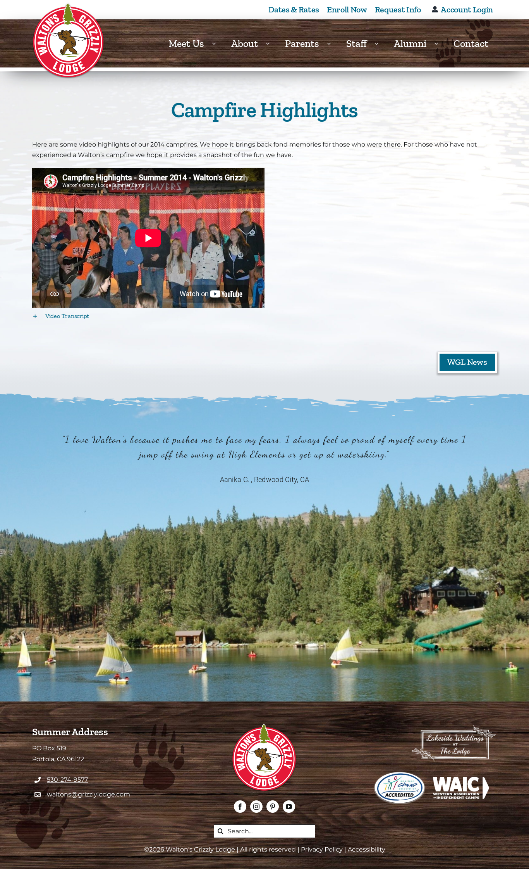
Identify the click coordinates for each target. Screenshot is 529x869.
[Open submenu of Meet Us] (217, 43)
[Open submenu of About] (271, 43)
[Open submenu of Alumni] (440, 43)
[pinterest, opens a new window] (272, 806)
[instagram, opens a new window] (256, 806)
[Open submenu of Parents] (332, 43)
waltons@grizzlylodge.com (88, 794)
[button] (264, 316)
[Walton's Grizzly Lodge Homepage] (68, 40)
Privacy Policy (322, 849)
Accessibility (366, 849)
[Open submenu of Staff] (380, 43)
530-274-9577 (67, 779)
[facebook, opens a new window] (240, 806)
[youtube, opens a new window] (289, 806)
